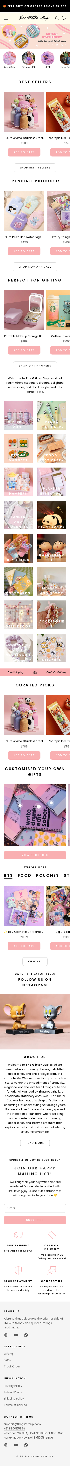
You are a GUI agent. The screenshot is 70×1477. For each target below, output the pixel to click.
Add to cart (24, 152)
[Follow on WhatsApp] (26, 1335)
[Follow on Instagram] (6, 1335)
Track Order (12, 1366)
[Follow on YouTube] (16, 1335)
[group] (35, 36)
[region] (35, 36)
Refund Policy (13, 1392)
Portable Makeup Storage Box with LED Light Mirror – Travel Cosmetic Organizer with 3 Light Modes (24, 336)
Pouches (47, 875)
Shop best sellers (35, 167)
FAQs (7, 1360)
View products (35, 855)
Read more (35, 1143)
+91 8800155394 (14, 1428)
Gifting (8, 1354)
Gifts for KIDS (29, 67)
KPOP (47, 67)
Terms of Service (15, 1405)
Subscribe (35, 1220)
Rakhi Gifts (10, 67)
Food (25, 875)
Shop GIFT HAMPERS (35, 365)
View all (35, 961)
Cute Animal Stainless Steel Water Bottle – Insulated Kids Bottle (24, 138)
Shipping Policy (14, 1398)
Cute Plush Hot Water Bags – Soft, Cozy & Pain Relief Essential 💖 (24, 237)
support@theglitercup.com (22, 1424)
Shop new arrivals (35, 267)
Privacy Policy (13, 1386)
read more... (12, 1327)
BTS (8, 875)
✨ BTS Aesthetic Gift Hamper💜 (24, 932)
